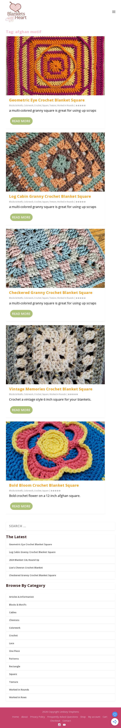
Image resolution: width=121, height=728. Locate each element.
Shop (83, 716)
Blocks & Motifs (16, 105)
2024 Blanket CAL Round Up (24, 559)
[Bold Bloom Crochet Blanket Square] (55, 451)
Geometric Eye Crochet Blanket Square (47, 100)
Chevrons (14, 620)
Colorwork (28, 105)
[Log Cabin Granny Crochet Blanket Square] (55, 162)
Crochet (37, 105)
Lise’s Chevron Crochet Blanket (26, 567)
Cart (105, 716)
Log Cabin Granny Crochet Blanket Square (50, 196)
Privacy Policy (37, 716)
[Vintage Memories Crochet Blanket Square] (55, 354)
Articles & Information (21, 596)
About (24, 716)
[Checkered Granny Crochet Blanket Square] (55, 258)
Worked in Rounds (65, 105)
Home (15, 716)
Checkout (55, 720)
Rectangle (14, 666)
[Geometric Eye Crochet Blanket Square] (55, 65)
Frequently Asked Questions (62, 716)
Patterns (14, 658)
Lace (11, 643)
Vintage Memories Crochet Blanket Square (50, 388)
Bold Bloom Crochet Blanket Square (44, 485)
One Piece (14, 650)
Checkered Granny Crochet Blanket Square (50, 292)
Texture (52, 105)
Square (45, 105)
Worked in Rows (17, 697)
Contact (67, 720)
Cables (12, 612)
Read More (21, 121)
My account (94, 716)
